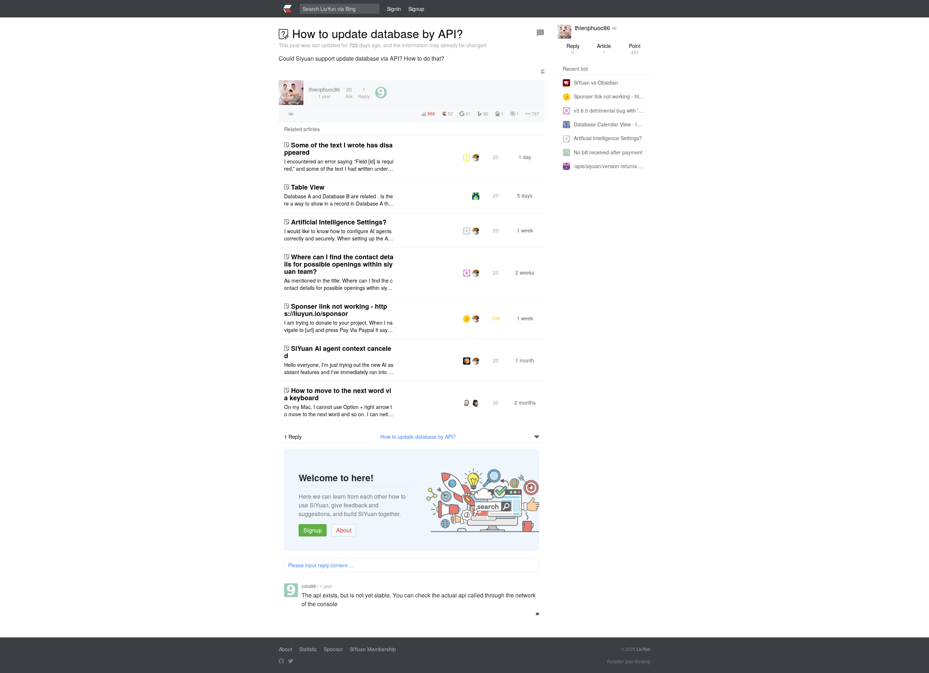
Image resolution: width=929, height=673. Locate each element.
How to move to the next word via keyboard (337, 394)
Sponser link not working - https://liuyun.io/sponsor (335, 309)
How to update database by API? (418, 436)
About (343, 530)
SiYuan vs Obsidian (596, 82)
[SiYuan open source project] (281, 661)
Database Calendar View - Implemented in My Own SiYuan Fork (609, 124)
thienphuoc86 (592, 28)
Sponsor (333, 649)
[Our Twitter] (290, 661)
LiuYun (643, 649)
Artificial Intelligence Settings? (338, 222)
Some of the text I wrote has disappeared (338, 148)
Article (604, 48)
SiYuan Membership (373, 649)
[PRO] (614, 28)
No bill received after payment (608, 152)
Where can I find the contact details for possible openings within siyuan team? (338, 264)
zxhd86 (309, 586)
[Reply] (540, 33)
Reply (573, 48)
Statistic (308, 649)
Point (635, 48)
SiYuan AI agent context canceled (337, 352)
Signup (312, 530)
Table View (307, 187)
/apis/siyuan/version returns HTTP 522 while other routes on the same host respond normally (609, 166)
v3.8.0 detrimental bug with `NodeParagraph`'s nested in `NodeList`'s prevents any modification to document (609, 110)
